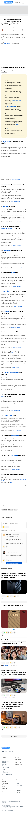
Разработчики (19, 785)
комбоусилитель (7, 228)
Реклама (18, 792)
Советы (18, 779)
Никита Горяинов (6, 730)
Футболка (6, 142)
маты (13, 272)
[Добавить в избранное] (22, 30)
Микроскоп (7, 250)
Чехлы (3, 769)
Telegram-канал (7, 43)
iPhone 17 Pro (18, 762)
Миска (5, 184)
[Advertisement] (14, 493)
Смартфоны (4, 764)
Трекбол (6, 206)
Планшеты (4, 766)
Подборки (10, 509)
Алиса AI (5, 697)
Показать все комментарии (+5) (14, 563)
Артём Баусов (6, 635)
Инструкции (18, 782)
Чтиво (3, 790)
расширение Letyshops (15, 92)
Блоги (3, 785)
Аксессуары (5, 783)
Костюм (6, 311)
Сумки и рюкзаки (5, 772)
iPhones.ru (5, 810)
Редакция (18, 790)
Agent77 (8, 552)
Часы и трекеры (5, 767)
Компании (4, 788)
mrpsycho (8, 534)
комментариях (12, 530)
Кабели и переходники (7, 774)
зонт (13, 352)
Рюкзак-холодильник (11, 372)
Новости (4, 781)
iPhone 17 (17, 761)
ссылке (17, 124)
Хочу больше (14, 736)
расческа (14, 455)
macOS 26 (18, 759)
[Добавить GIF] (7, 527)
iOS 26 (17, 757)
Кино (3, 791)
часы (3, 396)
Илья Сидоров (6, 599)
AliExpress (4, 509)
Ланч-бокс (6, 291)
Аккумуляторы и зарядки (5, 762)
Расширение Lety (11, 128)
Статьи (15, 509)
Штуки (3, 771)
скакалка (13, 332)
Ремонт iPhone (19, 787)
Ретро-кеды (8, 415)
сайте (10, 482)
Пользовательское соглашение (8, 798)
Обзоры (4, 757)
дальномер (15, 435)
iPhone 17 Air (18, 764)
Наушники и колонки (6, 759)
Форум (3, 786)
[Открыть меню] (2, 2)
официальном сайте (12, 106)
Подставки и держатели (7, 776)
